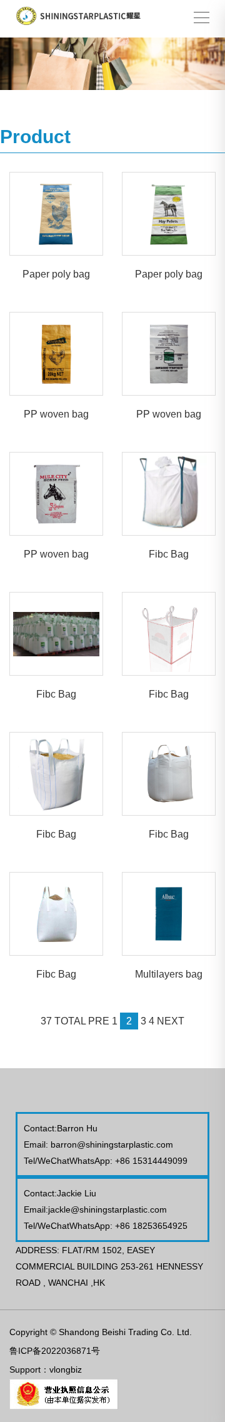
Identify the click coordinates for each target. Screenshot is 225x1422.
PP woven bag (56, 414)
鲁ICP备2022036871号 (54, 1351)
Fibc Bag (169, 554)
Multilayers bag (168, 974)
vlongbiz (65, 1369)
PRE (98, 1021)
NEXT (170, 1021)
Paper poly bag (56, 274)
